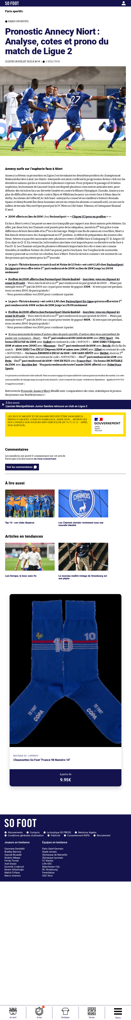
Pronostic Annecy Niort (35, 391)
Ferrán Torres (11, 860)
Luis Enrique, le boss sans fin (21, 544)
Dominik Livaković (14, 866)
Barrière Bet (29, 364)
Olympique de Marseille (54, 854)
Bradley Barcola (12, 851)
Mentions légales (87, 832)
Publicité (55, 835)
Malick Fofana (12, 872)
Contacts (35, 832)
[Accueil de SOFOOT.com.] (21, 3)
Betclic (106, 345)
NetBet (104, 353)
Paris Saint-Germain (52, 848)
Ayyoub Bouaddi (13, 854)
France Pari (84, 360)
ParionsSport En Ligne (80, 301)
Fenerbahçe (48, 872)
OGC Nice (47, 875)
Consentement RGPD (78, 835)
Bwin (8, 360)
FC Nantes (47, 860)
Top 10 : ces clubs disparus (19, 491)
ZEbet (98, 349)
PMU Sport (106, 338)
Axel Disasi (10, 863)
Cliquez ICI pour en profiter (89, 216)
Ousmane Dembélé (14, 848)
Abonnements (15, 832)
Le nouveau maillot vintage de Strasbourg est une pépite (81, 545)
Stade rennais (49, 851)
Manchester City (51, 866)
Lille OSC (47, 863)
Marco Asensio (12, 875)
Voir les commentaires (19, 466)
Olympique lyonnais (52, 857)
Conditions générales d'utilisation (26, 835)
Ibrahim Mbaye (12, 857)
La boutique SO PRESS (59, 832)
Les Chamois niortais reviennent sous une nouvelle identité (82, 492)
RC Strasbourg (50, 869)
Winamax (49, 345)
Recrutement (103, 835)
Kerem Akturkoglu (14, 869)
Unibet (47, 342)
